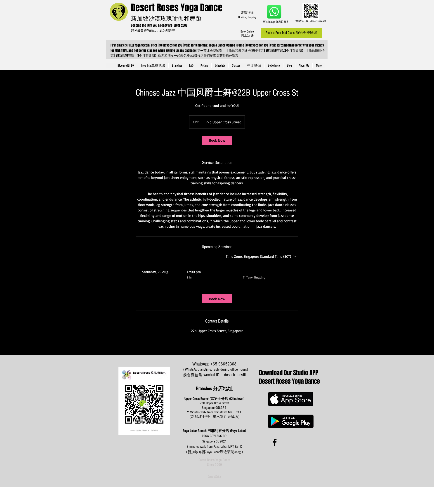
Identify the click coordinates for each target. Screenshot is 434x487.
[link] (217, 140)
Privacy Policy (214, 476)
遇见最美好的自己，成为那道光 (154, 30)
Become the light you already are (152, 25)
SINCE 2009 (180, 25)
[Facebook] (274, 442)
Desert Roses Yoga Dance (176, 7)
